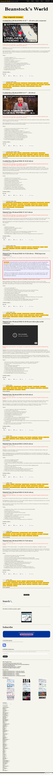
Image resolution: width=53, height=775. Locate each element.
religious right (23, 487)
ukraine (40, 316)
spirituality (4, 758)
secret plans (40, 534)
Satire (4, 752)
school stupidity (35, 438)
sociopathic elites (14, 535)
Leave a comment (6, 89)
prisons (17, 438)
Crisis (4, 711)
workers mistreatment (7, 87)
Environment (5, 720)
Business (4, 708)
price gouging (45, 584)
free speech (21, 315)
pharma (33, 205)
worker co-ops (38, 86)
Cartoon (4, 709)
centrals (7, 437)
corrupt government (24, 532)
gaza (10, 154)
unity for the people (10, 207)
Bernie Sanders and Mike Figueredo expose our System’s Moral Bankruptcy (16, 664)
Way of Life (5, 770)
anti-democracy (26, 202)
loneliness (28, 84)
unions (4, 207)
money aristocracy (34, 84)
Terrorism (4, 763)
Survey (4, 759)
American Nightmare (17, 202)
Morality (4, 316)
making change (30, 154)
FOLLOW (47, 1)
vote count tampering (19, 207)
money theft (5, 86)
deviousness (40, 532)
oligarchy (47, 154)
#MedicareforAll (9, 202)
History (12, 151)
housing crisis (5, 84)
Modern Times (5, 739)
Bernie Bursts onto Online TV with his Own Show (11, 667)
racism (4, 389)
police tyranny (6, 438)
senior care (45, 205)
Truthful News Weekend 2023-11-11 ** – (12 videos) (19, 93)
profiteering (22, 438)
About (32, 1)
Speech (4, 757)
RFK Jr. (10, 86)
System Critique (5, 761)
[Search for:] (7, 603)
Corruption (5, 710)
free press (16, 315)
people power (41, 485)
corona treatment (39, 581)
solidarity (33, 316)
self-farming (45, 534)
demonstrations (42, 152)
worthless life (35, 535)
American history (9, 152)
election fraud (5, 154)
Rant (3, 749)
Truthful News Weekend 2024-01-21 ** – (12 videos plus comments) (24, 20)
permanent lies (6, 487)
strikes (37, 487)
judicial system (46, 582)
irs (11, 485)
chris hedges (13, 313)
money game (41, 84)
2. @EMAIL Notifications (8, 649)
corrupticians (20, 437)
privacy (8, 316)
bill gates (7, 484)
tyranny (23, 535)
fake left (11, 315)
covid (25, 437)
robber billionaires (16, 86)
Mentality (4, 737)
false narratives (45, 484)
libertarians (5, 205)
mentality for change (44, 315)
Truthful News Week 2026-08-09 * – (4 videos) (11, 674)
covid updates (43, 386)
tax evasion (41, 487)
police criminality (39, 205)
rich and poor (34, 534)
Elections (4, 718)
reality (4, 750)
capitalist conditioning (31, 581)
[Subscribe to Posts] (4, 646)
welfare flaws (22, 86)
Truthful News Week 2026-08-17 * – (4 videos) (11, 673)
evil (11, 534)
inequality (40, 582)
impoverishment (18, 84)
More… (42, 1)
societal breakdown (6, 535)
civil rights (19, 313)
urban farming (29, 535)
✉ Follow (5, 656)
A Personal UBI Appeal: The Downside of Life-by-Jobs (12, 663)
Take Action (5, 762)
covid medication (14, 582)
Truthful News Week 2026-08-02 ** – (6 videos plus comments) (14, 675)
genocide (13, 154)
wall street (15, 585)
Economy (8, 81)
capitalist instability (26, 152)
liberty (4, 584)
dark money (47, 202)
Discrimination (5, 712)
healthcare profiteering (43, 204)
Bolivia (15, 152)
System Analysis (5, 760)
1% (6, 581)
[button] (11, 681)
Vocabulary (5, 768)
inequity (24, 534)
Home (28, 1)
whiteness (23, 389)
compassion (8, 532)
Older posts (26, 594)
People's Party (28, 205)
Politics (12, 81)
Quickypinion (5, 748)
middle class (23, 248)
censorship (8, 313)
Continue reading (7, 72)
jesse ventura (17, 248)
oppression (29, 584)
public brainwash (14, 316)
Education (4, 717)
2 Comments (5, 157)
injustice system (31, 315)
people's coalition (20, 205)
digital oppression (39, 313)
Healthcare (5, 726)
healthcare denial (34, 204)
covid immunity (36, 386)
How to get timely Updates (26, 634)
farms (14, 534)
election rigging (27, 204)
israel (24, 84)
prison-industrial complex (15, 487)
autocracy (19, 581)
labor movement (22, 154)
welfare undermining (30, 86)
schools (40, 438)
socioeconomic (18, 389)
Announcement (5, 707)
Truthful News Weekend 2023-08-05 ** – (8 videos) (12, 666)
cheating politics (33, 202)
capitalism (19, 152)
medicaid (10, 205)
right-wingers (28, 438)
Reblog (4, 751)
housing (4, 728)
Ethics (4, 721)
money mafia (47, 84)
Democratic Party (6, 204)
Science (4, 753)
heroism (25, 315)
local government (16, 485)
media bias (23, 485)
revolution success (27, 316)
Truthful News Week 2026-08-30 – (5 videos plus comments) (13, 671)
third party (36, 248)
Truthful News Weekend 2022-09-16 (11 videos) (18, 161)
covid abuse (30, 386)
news (3, 742)
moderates (40, 437)
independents (11, 248)
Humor (4, 729)
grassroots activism (7, 485)
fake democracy (6, 315)
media (8, 312)
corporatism (32, 313)
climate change (18, 484)
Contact (37, 1)
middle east (36, 154)
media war (37, 315)
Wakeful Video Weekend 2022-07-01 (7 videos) (17, 212)
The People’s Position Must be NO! (9, 665)
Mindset (8, 245)
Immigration (5, 730)
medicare (15, 205)
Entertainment (5, 719)
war (3, 769)
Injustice (4, 731)
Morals (4, 741)
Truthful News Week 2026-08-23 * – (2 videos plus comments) (14, 672)
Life (3, 732)
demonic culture (22, 582)
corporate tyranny (34, 152)
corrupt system (33, 484)
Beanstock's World (5, 1)
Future (4, 722)
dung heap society (6, 534)
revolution (21, 316)
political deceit (30, 248)
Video (15, 81)
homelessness (5, 248)
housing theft (11, 84)
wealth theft (46, 487)
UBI (37, 316)
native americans (34, 485)
